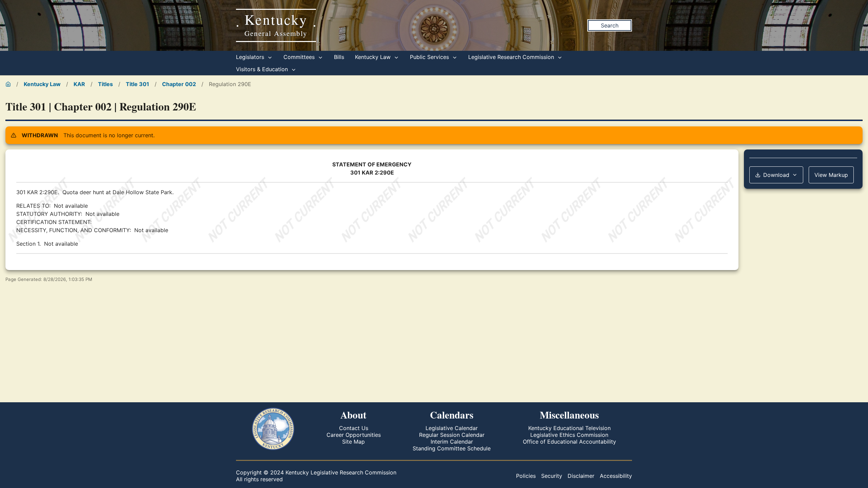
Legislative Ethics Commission (569, 434)
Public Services (430, 57)
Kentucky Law (373, 57)
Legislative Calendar (452, 428)
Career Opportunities (354, 434)
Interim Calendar (452, 441)
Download (776, 174)
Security (551, 475)
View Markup (831, 174)
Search (609, 25)
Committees (299, 57)
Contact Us (353, 428)
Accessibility (616, 475)
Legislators (251, 57)
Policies (526, 475)
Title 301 (137, 84)
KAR (79, 84)
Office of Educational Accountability (569, 441)
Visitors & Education (263, 69)
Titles (105, 84)
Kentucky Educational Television (569, 428)
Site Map (353, 441)
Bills (339, 57)
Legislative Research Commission (512, 57)
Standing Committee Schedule (452, 448)
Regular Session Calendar (452, 434)
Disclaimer (581, 475)
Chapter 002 (179, 84)
